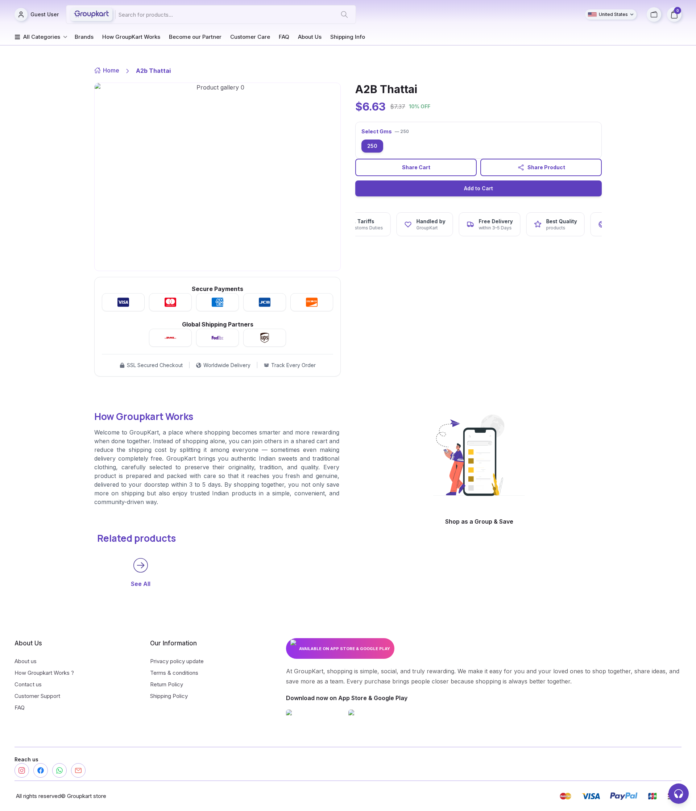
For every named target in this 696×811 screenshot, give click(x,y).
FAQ (284, 36)
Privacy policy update (177, 661)
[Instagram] (21, 770)
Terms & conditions (174, 672)
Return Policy (166, 684)
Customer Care (250, 36)
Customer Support (37, 696)
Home (111, 70)
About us (25, 661)
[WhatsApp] (59, 770)
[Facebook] (40, 770)
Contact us (28, 684)
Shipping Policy (169, 696)
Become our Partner (195, 36)
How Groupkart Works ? (44, 672)
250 (372, 146)
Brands (84, 36)
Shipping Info (347, 36)
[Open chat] (678, 793)
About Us (310, 36)
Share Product (546, 167)
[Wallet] (654, 14)
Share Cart (416, 167)
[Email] (78, 770)
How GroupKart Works (131, 36)
